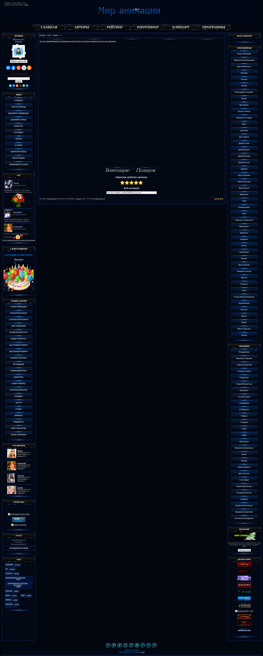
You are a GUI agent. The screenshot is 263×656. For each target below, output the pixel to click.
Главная (42, 35)
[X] (20, 85)
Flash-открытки (51, 199)
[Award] (145, 170)
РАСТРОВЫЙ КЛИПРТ (18, 345)
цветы (7, 595)
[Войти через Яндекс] (18, 67)
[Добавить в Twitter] (119, 645)
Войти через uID (18, 61)
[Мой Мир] (27, 85)
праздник (8, 604)
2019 (49, 35)
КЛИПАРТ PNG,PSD (18, 358)
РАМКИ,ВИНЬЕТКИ (18, 371)
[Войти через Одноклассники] (29, 67)
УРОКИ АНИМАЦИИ (19, 307)
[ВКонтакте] (13, 85)
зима (23, 595)
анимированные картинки (15, 577)
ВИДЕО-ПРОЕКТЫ (18, 339)
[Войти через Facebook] (13, 67)
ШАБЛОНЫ (18, 377)
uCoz (143, 652)
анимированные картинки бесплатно (18, 584)
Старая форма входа (19, 73)
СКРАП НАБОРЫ (18, 383)
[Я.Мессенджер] (10, 85)
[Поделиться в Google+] (142, 645)
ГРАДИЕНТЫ (18, 422)
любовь (8, 599)
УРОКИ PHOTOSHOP (18, 313)
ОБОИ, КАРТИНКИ (18, 435)
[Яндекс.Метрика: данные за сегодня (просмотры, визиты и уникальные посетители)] (18, 525)
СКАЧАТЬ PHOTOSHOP (18, 319)
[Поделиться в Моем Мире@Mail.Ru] (136, 645)
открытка (8, 573)
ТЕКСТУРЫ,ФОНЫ (18, 428)
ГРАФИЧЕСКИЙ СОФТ (18, 332)
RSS (26, 5)
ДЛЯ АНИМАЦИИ (19, 326)
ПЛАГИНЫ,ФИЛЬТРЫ (18, 390)
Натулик (18, 259)
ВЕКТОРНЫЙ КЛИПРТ (18, 351)
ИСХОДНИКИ (18, 364)
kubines (78, 199)
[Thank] (117, 170)
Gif (6, 569)
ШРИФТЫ (18, 415)
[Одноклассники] (17, 85)
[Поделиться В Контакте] (113, 645)
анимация (9, 564)
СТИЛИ (18, 409)
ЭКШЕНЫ (19, 396)
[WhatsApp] (23, 85)
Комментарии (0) (100, 199)
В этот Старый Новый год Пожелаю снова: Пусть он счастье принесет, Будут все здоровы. (78, 41)
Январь (55, 35)
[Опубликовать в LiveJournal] (148, 645)
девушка (8, 591)
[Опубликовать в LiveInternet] (125, 645)
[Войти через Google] (23, 67)
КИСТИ (18, 403)
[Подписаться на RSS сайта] (154, 645)
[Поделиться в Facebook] (107, 645)
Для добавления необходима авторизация (18, 240)
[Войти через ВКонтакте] (8, 67)
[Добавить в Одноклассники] (131, 645)
